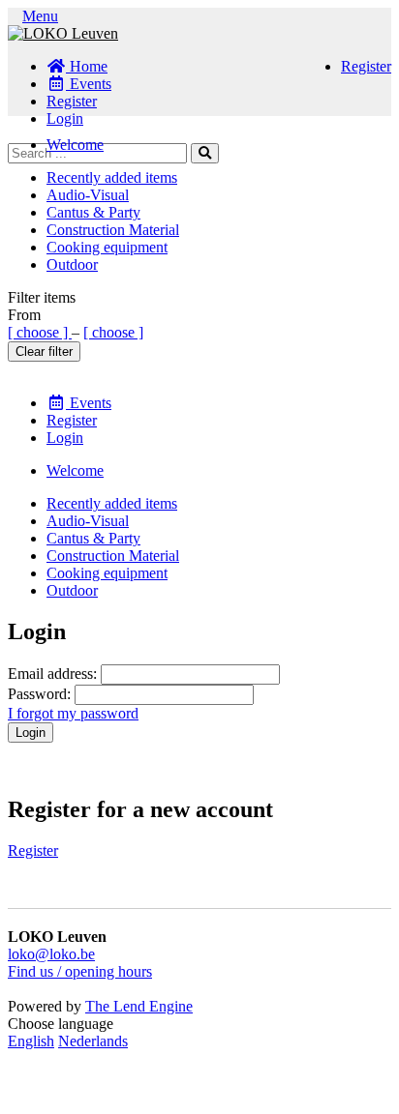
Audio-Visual (87, 195)
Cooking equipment (107, 247)
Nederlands (93, 1041)
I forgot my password (73, 713)
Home (86, 66)
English (31, 1041)
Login (64, 118)
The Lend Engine (139, 1006)
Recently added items (111, 177)
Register (366, 66)
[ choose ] (40, 332)
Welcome (75, 144)
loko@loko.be (51, 954)
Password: (39, 694)
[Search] (205, 153)
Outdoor (72, 264)
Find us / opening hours (80, 971)
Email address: (52, 673)
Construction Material (112, 229)
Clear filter (44, 351)
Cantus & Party (93, 212)
